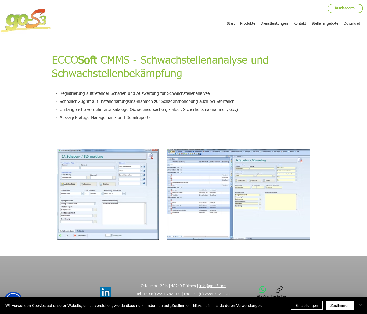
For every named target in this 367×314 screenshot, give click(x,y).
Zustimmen (340, 305)
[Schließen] (360, 305)
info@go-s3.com (212, 286)
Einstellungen (306, 305)
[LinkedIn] (105, 292)
